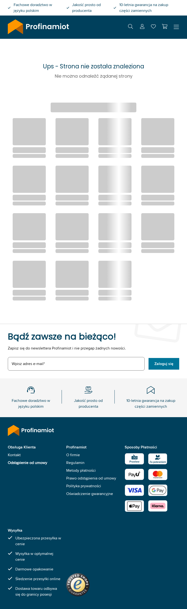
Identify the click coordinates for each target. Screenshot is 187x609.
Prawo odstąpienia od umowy (91, 478)
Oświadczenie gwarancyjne (89, 493)
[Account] (142, 27)
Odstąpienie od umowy (27, 462)
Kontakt (14, 455)
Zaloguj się (163, 363)
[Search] (130, 27)
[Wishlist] (153, 27)
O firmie (73, 455)
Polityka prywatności (83, 486)
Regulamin (75, 462)
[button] (165, 26)
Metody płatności (81, 470)
